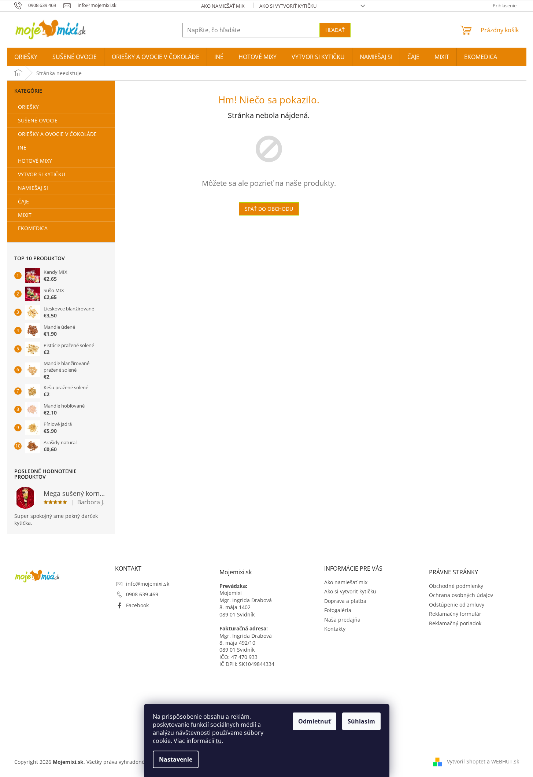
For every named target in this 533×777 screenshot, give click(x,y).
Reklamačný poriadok (455, 623)
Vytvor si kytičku (41, 174)
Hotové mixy (35, 160)
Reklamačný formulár (455, 613)
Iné (22, 147)
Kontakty (334, 628)
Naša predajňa (342, 619)
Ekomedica (33, 228)
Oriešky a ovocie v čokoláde (57, 133)
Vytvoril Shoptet (466, 761)
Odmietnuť (314, 721)
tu (219, 741)
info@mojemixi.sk (147, 583)
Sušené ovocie (38, 120)
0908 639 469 (142, 594)
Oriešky (28, 106)
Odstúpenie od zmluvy (456, 604)
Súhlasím (361, 721)
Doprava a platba (345, 600)
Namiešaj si (33, 187)
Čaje (23, 201)
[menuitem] (26, 57)
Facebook (137, 605)
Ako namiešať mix (223, 6)
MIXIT (25, 214)
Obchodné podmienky (456, 585)
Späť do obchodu (269, 208)
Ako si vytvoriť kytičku (288, 6)
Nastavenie (175, 759)
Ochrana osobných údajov (461, 595)
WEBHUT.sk (505, 761)
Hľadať (335, 29)
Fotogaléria (337, 610)
